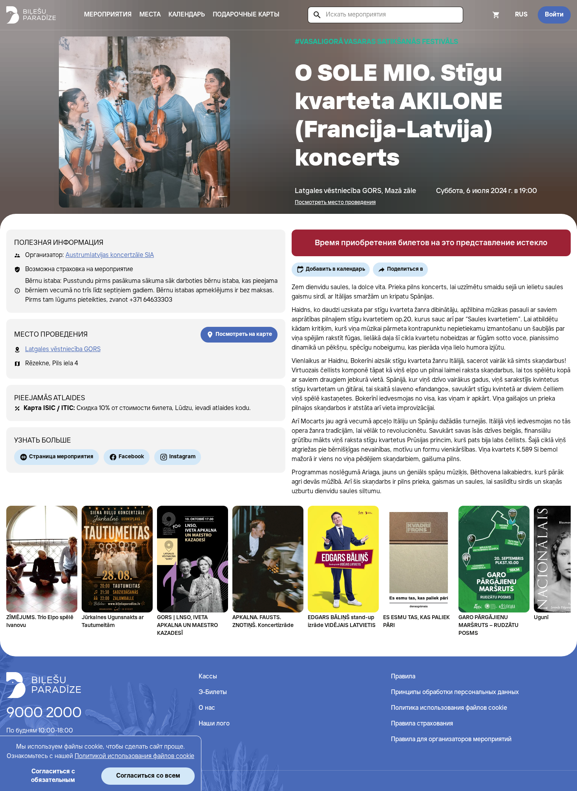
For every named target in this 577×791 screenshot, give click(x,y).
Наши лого (214, 724)
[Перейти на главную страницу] (31, 15)
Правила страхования (422, 724)
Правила (403, 677)
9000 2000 (44, 713)
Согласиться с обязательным (53, 776)
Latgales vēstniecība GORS (62, 349)
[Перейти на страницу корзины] (485, 15)
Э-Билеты (213, 692)
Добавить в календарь (335, 269)
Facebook (131, 456)
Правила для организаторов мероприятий (451, 739)
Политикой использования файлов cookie (134, 756)
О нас (207, 708)
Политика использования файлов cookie (449, 708)
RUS (521, 15)
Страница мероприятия (61, 456)
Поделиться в (405, 269)
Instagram (182, 456)
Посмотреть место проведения (335, 202)
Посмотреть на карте (243, 334)
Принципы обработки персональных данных (455, 692)
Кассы (208, 677)
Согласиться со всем (148, 776)
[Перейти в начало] (43, 685)
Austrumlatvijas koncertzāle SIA (110, 255)
